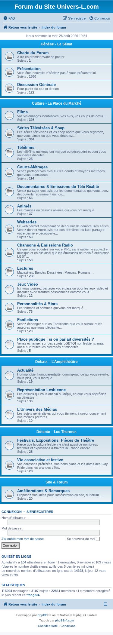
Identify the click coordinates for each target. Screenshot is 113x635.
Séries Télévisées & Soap (40, 128)
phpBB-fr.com (64, 620)
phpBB (42, 615)
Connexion (12, 512)
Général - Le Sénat (56, 44)
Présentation (29, 68)
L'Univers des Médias (37, 409)
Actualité (25, 370)
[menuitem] (9, 18)
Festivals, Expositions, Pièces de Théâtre (55, 440)
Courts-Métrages (32, 167)
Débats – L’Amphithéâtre (56, 362)
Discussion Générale (36, 84)
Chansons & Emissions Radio (45, 245)
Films (22, 112)
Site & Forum (57, 482)
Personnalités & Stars (37, 304)
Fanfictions (27, 320)
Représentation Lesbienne (41, 390)
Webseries (26, 222)
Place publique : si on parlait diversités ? (55, 339)
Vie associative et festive (40, 460)
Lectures (25, 268)
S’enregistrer (40, 512)
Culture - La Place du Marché (56, 103)
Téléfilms (25, 147)
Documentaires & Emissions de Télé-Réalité (58, 186)
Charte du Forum (33, 53)
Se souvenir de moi (81, 539)
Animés (24, 206)
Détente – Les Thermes (56, 432)
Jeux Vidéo (27, 284)
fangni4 (33, 595)
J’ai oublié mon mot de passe (23, 539)
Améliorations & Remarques (43, 491)
